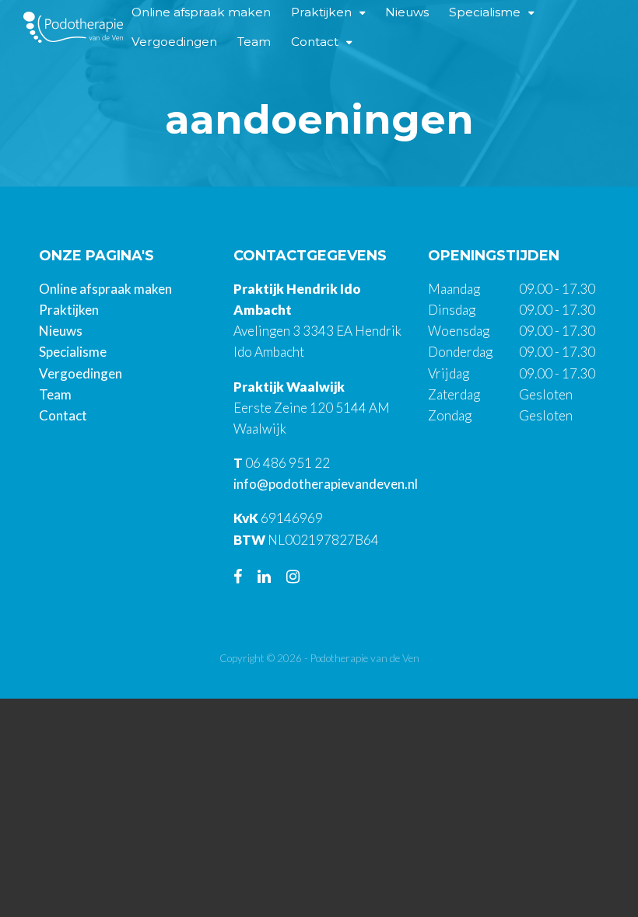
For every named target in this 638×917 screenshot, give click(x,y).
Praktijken (69, 310)
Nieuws (60, 331)
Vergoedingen (174, 41)
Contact (314, 41)
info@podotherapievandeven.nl (325, 484)
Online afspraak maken (105, 289)
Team (254, 41)
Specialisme (73, 351)
